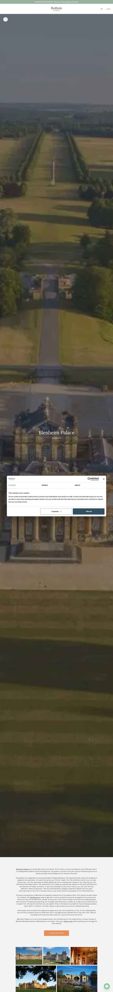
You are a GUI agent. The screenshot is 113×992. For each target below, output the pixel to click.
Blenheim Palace (22, 869)
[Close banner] (104, 479)
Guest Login (68, 921)
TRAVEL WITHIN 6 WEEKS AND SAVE (66, 2)
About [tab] (77, 485)
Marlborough (35, 897)
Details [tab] (45, 485)
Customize (55, 511)
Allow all (88, 511)
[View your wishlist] (102, 9)
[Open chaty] (107, 986)
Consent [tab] (12, 485)
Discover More (56, 933)
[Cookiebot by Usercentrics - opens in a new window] (89, 479)
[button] (108, 9)
